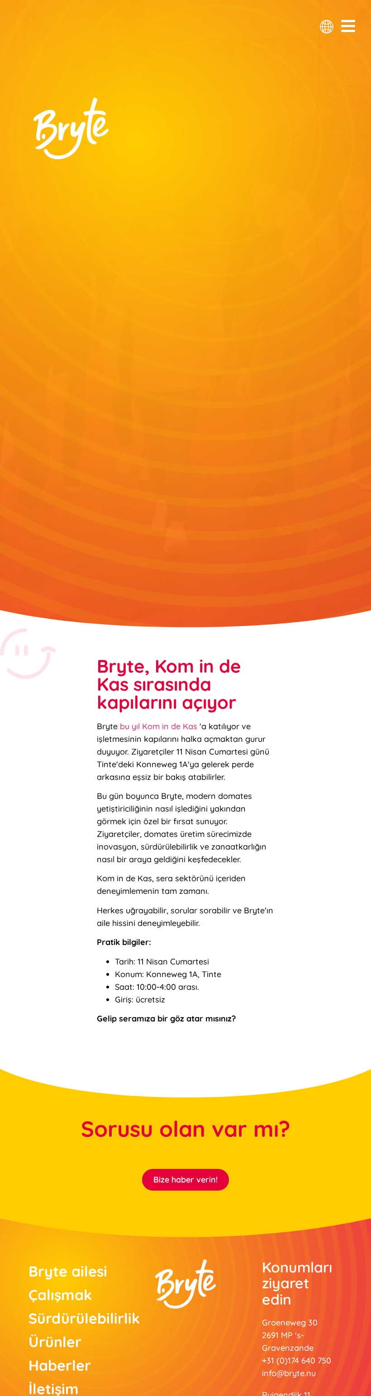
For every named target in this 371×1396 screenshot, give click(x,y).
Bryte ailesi (68, 1271)
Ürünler (55, 1342)
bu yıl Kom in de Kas (158, 726)
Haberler (60, 1365)
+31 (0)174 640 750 (296, 1360)
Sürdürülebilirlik (69, 1318)
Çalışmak (60, 1295)
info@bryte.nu (289, 1373)
